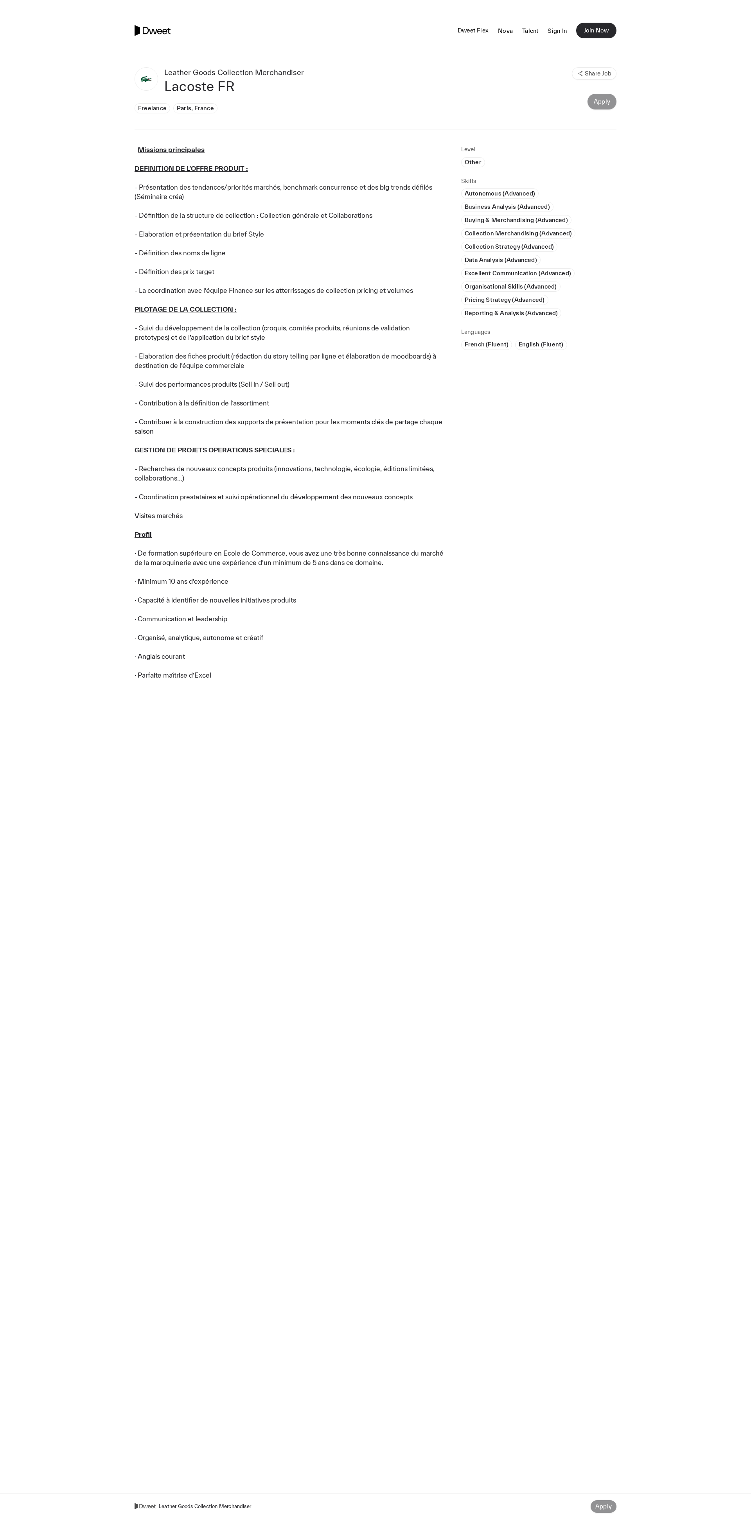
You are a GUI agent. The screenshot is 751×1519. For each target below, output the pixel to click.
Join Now (596, 30)
